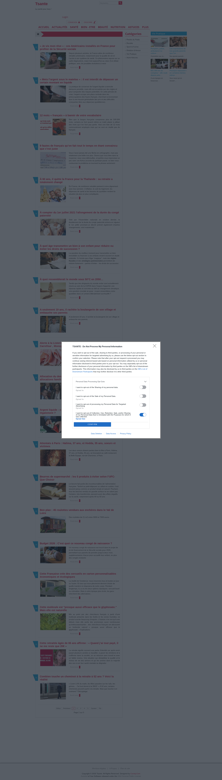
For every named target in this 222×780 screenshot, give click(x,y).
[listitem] (111, 381)
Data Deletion (96, 434)
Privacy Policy (125, 434)
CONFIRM (92, 424)
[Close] (155, 346)
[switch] (143, 387)
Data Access (111, 434)
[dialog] (111, 390)
